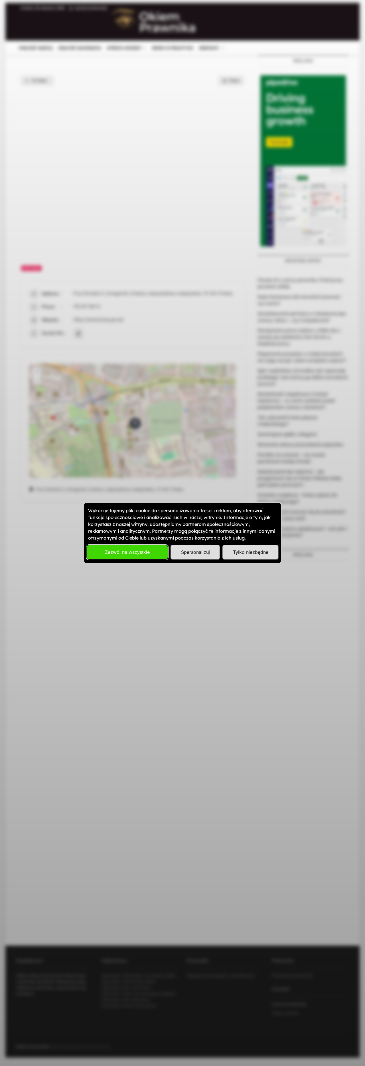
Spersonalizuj (195, 552)
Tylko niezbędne (250, 552)
